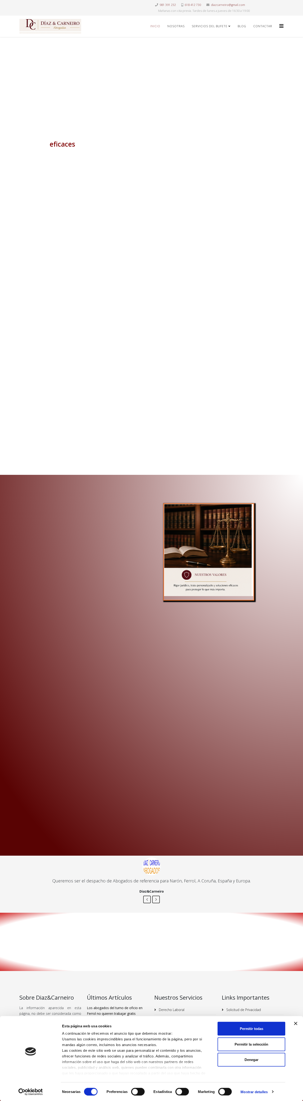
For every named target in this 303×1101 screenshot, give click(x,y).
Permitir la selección (251, 1044)
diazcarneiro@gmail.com (228, 5)
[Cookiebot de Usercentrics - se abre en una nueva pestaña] (30, 1091)
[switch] (138, 1091)
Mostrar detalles (254, 1092)
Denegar (251, 1060)
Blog (242, 26)
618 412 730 (193, 5)
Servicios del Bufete (209, 26)
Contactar (262, 26)
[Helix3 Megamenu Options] (281, 26)
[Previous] (147, 899)
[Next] (156, 899)
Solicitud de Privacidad (243, 1009)
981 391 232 (168, 5)
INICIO (155, 26)
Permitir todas (251, 1029)
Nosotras (176, 26)
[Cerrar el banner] (295, 1023)
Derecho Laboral (171, 1009)
